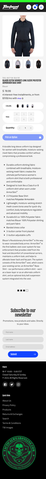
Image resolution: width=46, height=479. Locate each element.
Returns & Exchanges (12, 414)
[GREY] (32, 106)
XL (24, 119)
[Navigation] (41, 7)
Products (6, 409)
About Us (6, 400)
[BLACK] (18, 106)
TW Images (7, 427)
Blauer (5, 86)
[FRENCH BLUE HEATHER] (27, 106)
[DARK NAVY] (22, 106)
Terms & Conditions (11, 423)
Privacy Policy (9, 405)
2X (31, 119)
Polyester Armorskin (24, 199)
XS (17, 114)
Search (5, 418)
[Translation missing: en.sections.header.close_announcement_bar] (44, 1)
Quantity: (10, 127)
